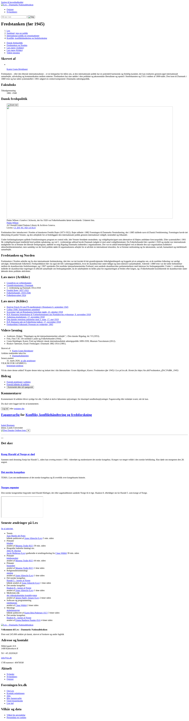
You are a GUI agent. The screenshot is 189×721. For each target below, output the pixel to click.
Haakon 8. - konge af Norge (19, 588)
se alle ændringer (28, 361)
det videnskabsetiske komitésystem (22, 595)
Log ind (10, 703)
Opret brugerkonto (15, 701)
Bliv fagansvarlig (14, 698)
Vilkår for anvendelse (16, 715)
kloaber (10, 543)
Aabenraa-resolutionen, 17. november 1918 (26, 317)
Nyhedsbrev (12, 12)
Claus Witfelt (61, 553)
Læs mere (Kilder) (15, 50)
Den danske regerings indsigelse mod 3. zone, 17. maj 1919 (33, 319)
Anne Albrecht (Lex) (33, 538)
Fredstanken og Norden (17, 45)
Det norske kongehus (13, 472)
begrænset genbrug (15, 366)
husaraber (11, 565)
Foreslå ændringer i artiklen (19, 382)
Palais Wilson (12, 223)
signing (10, 573)
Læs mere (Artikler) (15, 48)
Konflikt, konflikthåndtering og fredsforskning (59, 415)
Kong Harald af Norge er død (18, 454)
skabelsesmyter (13, 610)
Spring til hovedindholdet (12, 2)
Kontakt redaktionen (15, 693)
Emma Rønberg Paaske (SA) (28, 620)
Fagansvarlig (10, 415)
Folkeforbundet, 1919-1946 (19, 293)
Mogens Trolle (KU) (24, 546)
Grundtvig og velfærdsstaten (19, 283)
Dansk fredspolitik (15, 43)
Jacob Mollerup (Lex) (16, 553)
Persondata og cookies (16, 717)
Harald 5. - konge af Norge (18, 580)
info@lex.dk (6, 658)
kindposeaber (12, 558)
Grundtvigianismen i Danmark (20, 285)
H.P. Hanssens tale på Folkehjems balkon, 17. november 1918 (34, 322)
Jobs (9, 696)
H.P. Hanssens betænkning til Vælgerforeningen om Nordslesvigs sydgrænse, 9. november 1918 (49, 314)
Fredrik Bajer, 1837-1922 (18, 290)
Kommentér (20, 387)
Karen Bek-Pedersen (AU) (36, 613)
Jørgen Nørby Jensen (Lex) (27, 598)
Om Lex (10, 691)
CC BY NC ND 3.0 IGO (25, 228)
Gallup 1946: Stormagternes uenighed (23, 309)
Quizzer (10, 9)
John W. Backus (14, 551)
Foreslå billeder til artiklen (18, 384)
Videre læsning (13, 53)
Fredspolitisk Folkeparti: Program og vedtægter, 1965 (30, 324)
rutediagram (12, 603)
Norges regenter (10, 487)
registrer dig (19, 408)
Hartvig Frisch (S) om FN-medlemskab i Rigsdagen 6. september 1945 (37, 307)
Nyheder (10, 674)
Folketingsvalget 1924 (16, 295)
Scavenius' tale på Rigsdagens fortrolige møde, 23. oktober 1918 (35, 312)
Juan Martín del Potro (16, 536)
